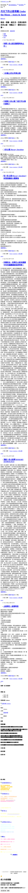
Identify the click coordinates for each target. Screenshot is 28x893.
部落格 (5, 35)
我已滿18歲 (3, 890)
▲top (2, 67)
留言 (13, 61)
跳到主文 (3, 18)
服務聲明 (16, 873)
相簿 (4, 34)
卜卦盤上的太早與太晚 (12, 73)
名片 (4, 37)
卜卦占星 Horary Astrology (13, 150)
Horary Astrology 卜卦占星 (15, 64)
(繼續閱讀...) (4, 58)
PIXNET (7, 871)
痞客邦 (10, 61)
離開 (8, 890)
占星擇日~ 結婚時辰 (11, 606)
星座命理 (12, 31)
